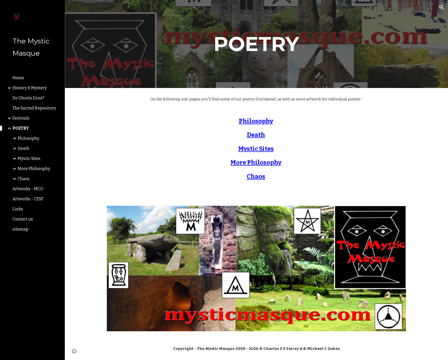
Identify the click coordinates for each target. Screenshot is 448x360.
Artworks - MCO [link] (27, 188)
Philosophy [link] (28, 138)
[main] (256, 44)
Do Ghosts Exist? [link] (28, 97)
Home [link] (18, 77)
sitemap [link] (20, 229)
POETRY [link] (20, 128)
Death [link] (23, 148)
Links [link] (17, 209)
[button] (442, 7)
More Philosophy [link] (34, 168)
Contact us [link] (22, 219)
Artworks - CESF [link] (28, 198)
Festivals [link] (21, 118)
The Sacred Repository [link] (34, 108)
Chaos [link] (24, 178)
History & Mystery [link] (29, 87)
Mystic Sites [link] (29, 158)
